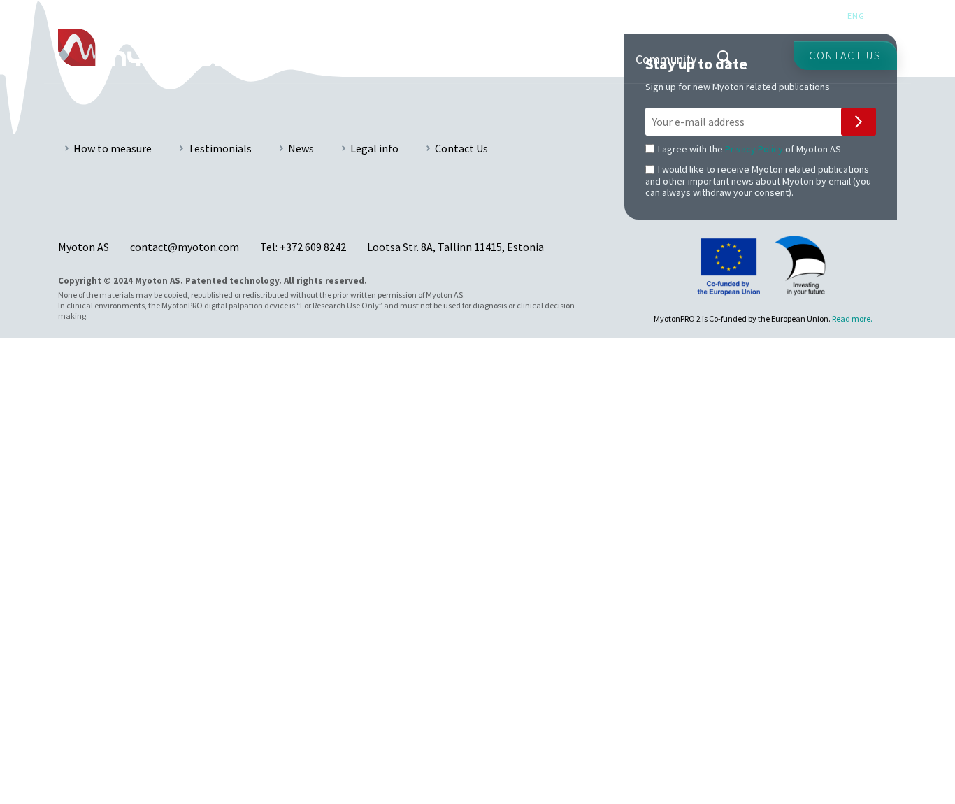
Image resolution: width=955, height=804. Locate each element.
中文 (888, 15)
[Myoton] (150, 47)
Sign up (858, 122)
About (606, 59)
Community (666, 59)
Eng (856, 15)
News (301, 148)
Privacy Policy (754, 149)
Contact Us (461, 148)
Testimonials (220, 148)
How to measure (112, 148)
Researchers (465, 59)
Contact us (845, 55)
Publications (544, 59)
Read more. (852, 318)
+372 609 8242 (313, 247)
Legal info (374, 148)
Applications (313, 59)
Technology (389, 59)
